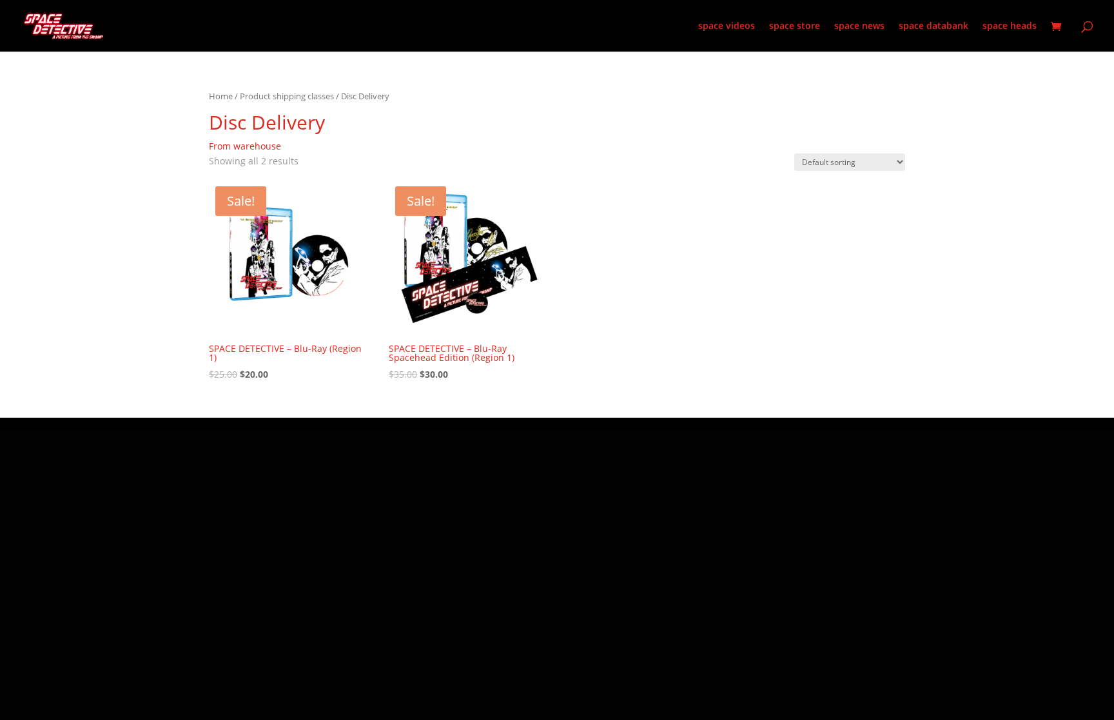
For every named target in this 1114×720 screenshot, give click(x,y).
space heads (1009, 26)
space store (794, 26)
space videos (726, 26)
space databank (933, 26)
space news (859, 26)
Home (221, 96)
